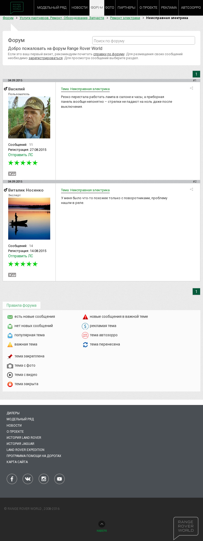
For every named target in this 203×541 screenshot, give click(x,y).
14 (31, 246)
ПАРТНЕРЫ (126, 8)
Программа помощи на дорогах (34, 456)
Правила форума (21, 305)
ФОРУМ (97, 8)
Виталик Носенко (26, 190)
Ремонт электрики (125, 18)
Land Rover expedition (25, 450)
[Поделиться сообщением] (191, 88)
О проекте (15, 431)
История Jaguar (20, 444)
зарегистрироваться (46, 58)
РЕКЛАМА (169, 8)
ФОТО (109, 8)
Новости (14, 425)
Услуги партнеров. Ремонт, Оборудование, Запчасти (62, 18)
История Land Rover (24, 438)
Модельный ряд (20, 419)
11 (31, 145)
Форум (8, 18)
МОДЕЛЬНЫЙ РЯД (51, 8)
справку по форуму (108, 54)
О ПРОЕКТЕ (148, 8)
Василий (16, 89)
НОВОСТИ (79, 8)
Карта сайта (17, 462)
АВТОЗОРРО (191, 8)
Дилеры (13, 413)
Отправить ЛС (20, 155)
